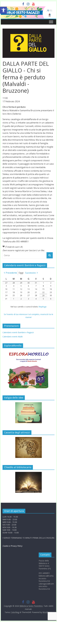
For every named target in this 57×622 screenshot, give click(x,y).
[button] (3, 10)
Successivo (30, 272)
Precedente (11, 272)
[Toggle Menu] (51, 22)
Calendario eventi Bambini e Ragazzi (18, 332)
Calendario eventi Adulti (13, 336)
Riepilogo (43, 306)
